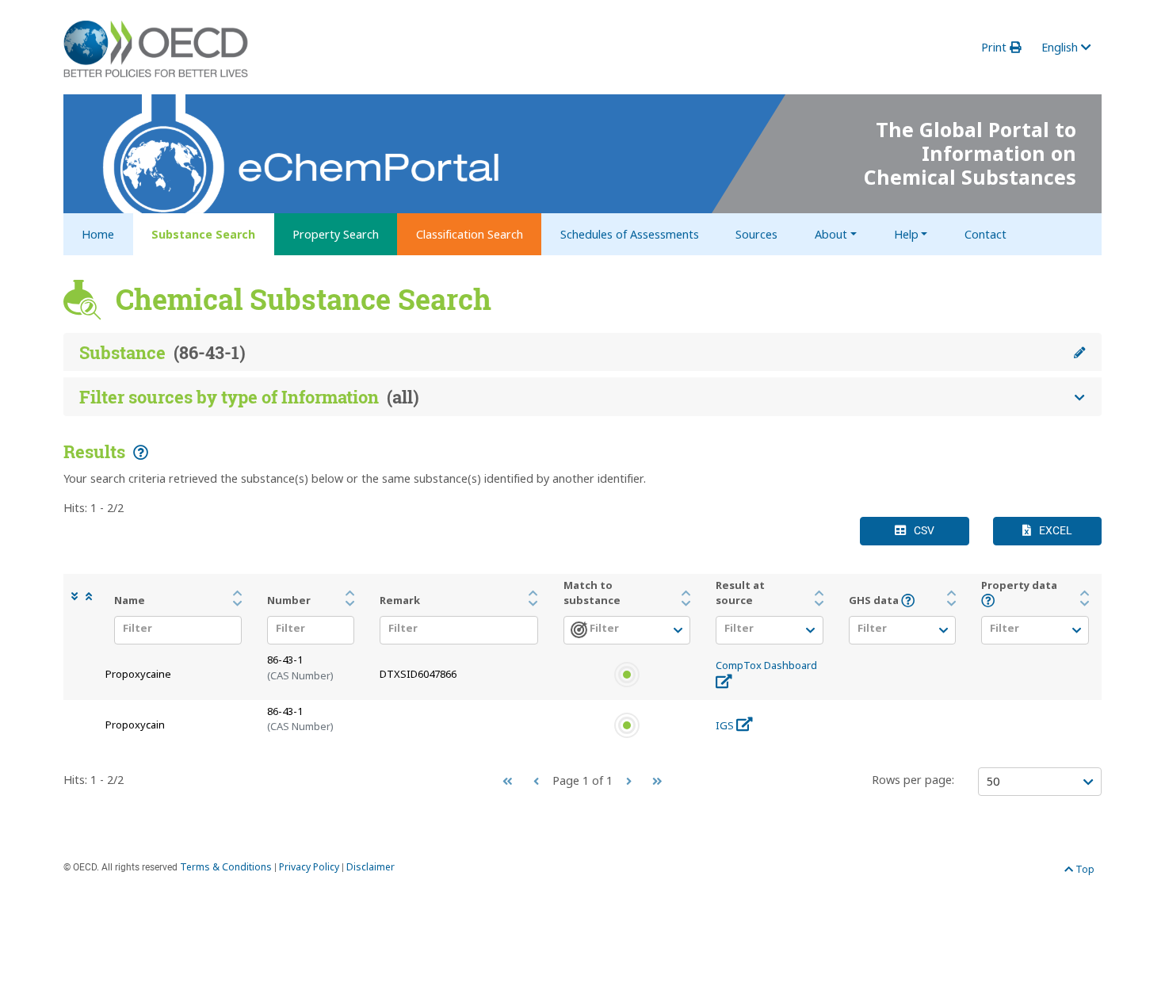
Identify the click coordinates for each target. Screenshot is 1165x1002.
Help (906, 234)
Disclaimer (370, 867)
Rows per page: (913, 779)
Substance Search (203, 234)
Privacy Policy (309, 867)
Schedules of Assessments (629, 234)
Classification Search (469, 234)
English (1061, 47)
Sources (756, 234)
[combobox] (173, 632)
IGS (726, 725)
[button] (78, 596)
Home (98, 234)
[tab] (582, 353)
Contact (985, 234)
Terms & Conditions (226, 867)
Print (995, 47)
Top (1083, 869)
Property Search (335, 234)
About (831, 234)
